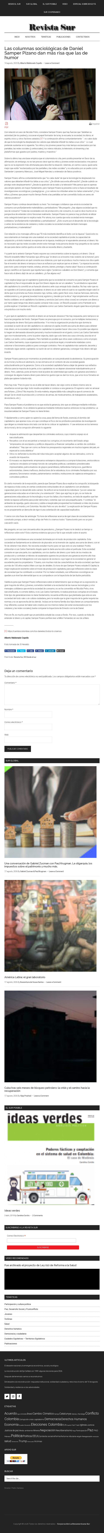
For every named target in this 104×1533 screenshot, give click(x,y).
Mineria (36, 1430)
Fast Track (76, 1425)
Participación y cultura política (17, 1304)
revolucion (96, 1436)
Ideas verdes (12, 1210)
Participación (81, 1430)
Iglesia (83, 1424)
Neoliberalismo (64, 1430)
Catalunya (65, 1413)
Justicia (90, 1425)
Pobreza (7, 1436)
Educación (27, 1425)
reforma (56, 1436)
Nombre (8, 709)
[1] (41, 139)
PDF (6, 127)
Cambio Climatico (43, 1413)
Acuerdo (10, 1413)
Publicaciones (10, 1343)
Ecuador (21, 1425)
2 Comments (37, 1216)
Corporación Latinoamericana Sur (52, 27)
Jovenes (8, 1314)
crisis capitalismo (36, 1419)
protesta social (46, 1436)
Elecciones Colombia (46, 1424)
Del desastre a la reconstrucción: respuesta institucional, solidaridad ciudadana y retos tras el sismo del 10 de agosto (51, 1382)
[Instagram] (13, 1396)
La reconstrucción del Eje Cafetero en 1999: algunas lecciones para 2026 (33, 1371)
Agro (18, 1414)
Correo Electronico (16, 1236)
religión (79, 1436)
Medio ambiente (26, 1430)
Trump (23, 1441)
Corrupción (24, 1419)
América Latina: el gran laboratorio (24, 977)
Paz (90, 1430)
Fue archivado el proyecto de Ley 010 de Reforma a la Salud (40, 1265)
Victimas (8, 1319)
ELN (64, 1425)
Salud (6, 1324)
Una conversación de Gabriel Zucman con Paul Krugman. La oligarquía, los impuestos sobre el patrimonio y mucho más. (48, 865)
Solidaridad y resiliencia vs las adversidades (21, 1387)
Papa (74, 1431)
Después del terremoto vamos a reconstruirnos (23, 1377)
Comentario (10, 683)
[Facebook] (19, 1396)
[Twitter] (7, 1396)
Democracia (53, 1419)
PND (95, 1430)
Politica (16, 1436)
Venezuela (30, 1441)
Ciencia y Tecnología (78, 1414)
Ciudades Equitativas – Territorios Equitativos (24, 1339)
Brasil (29, 1413)
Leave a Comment (52, 63)
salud (7, 1441)
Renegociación (87, 1436)
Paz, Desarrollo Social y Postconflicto (21, 1309)
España (69, 1425)
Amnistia (23, 1414)
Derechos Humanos (74, 1419)
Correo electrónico (13, 722)
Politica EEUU (31, 1436)
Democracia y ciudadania (15, 1334)
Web (6, 735)
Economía (11, 1424)
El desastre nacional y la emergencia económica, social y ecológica (31, 1366)
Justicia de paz (11, 1430)
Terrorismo (15, 1441)
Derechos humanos (13, 1329)
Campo (56, 1414)
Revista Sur (18, 657)
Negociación (47, 1430)
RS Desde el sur (30, 657)
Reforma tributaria (68, 1436)
